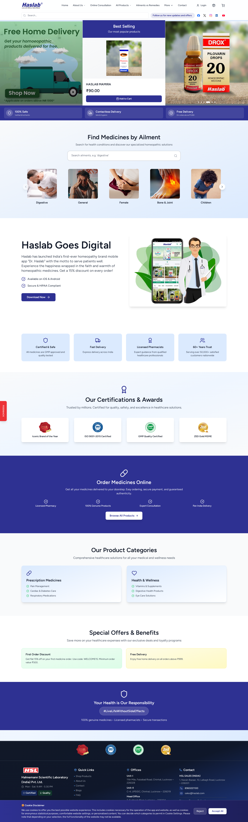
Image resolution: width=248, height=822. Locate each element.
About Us (78, 5)
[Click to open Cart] (223, 5)
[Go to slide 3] (204, 102)
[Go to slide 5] (212, 102)
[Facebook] (198, 15)
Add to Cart (125, 98)
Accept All (217, 811)
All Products (122, 5)
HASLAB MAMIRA (98, 84)
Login (203, 5)
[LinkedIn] (216, 15)
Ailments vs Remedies (148, 5)
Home (65, 5)
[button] (206, 63)
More (167, 5)
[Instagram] (210, 15)
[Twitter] (204, 15)
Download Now (36, 297)
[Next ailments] (222, 187)
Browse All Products (122, 515)
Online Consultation (100, 5)
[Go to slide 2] (201, 102)
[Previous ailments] (26, 187)
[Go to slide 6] (214, 102)
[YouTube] (224, 15)
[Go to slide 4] (208, 102)
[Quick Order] (213, 5)
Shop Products (83, 776)
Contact (182, 5)
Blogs (79, 790)
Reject (200, 811)
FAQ (78, 795)
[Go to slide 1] (198, 102)
